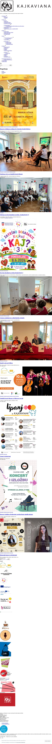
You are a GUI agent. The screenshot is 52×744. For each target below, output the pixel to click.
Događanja (2, 126)
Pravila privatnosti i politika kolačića (20, 742)
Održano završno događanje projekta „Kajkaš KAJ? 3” (14, 214)
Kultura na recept (12, 171)
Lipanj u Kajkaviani (5, 456)
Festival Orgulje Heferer (7, 126)
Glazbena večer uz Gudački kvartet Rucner (11, 174)
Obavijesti (17, 396)
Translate (7, 679)
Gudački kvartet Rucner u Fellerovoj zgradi (11, 398)
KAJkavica (5, 360)
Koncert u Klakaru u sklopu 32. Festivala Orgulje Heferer (15, 129)
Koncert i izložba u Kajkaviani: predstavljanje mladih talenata (16, 514)
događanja (6, 217)
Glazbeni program (14, 126)
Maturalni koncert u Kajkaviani (8, 555)
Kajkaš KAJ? (6, 270)
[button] (11, 65)
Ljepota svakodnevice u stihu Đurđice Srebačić (12, 318)
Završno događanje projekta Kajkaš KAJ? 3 (11, 272)
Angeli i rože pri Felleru (6, 363)
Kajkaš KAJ (11, 217)
